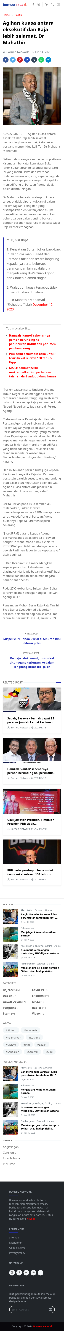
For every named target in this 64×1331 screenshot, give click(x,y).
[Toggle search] (52, 4)
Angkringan (11, 1147)
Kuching (48, 945)
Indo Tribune (11, 1158)
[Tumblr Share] (34, 60)
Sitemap (14, 1237)
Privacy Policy (17, 1252)
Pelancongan (27, 928)
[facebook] (33, 4)
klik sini (31, 1218)
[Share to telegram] (48, 60)
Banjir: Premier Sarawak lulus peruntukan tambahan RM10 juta (39, 918)
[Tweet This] (13, 60)
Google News (17, 1247)
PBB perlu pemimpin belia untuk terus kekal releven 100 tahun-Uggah (32, 358)
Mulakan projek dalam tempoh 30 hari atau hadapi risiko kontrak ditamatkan (40, 971)
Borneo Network (42, 1326)
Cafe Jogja (9, 1153)
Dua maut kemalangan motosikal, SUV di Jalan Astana (40, 951)
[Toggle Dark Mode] (46, 4)
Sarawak (39, 910)
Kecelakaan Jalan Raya (32, 945)
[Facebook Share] (6, 60)
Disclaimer (15, 1242)
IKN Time (9, 1164)
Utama (48, 910)
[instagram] (39, 4)
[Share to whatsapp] (41, 60)
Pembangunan (28, 963)
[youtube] (33, 1272)
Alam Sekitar (27, 910)
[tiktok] (40, 1272)
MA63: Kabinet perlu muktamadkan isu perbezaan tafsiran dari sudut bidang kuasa (32, 372)
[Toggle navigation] (58, 4)
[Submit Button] (50, 1309)
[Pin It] (20, 60)
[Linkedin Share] (27, 60)
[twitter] (26, 1272)
